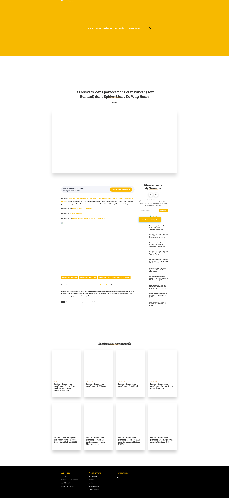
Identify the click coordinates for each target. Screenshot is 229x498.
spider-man (84, 302)
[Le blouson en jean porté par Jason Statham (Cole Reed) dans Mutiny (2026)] (66, 417)
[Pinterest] (156, 195)
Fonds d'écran (94, 489)
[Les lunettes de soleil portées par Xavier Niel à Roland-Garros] (162, 364)
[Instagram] (151, 195)
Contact (64, 476)
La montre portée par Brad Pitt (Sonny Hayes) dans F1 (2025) (157, 303)
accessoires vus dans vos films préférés (96, 285)
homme (68, 302)
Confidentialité (66, 483)
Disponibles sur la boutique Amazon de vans (114, 277)
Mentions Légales (67, 486)
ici (118, 285)
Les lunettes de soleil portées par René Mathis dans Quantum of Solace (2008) (158, 244)
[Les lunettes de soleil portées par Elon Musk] (130, 364)
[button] (150, 28)
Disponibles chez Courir (88, 277)
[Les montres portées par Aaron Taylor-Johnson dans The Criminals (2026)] (143, 278)
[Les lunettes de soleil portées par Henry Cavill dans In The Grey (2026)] (143, 253)
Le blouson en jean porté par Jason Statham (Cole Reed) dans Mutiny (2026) (65, 439)
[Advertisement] (114, 74)
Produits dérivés (94, 486)
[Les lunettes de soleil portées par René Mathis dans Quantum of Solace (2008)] (143, 244)
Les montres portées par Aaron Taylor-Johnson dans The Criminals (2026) (158, 278)
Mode (55, 381)
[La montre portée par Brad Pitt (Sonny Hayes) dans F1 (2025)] (143, 303)
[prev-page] (113, 456)
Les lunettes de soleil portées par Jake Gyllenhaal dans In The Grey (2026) (158, 261)
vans (100, 302)
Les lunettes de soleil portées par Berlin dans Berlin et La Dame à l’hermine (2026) (64, 387)
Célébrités (89, 381)
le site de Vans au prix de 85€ (82, 208)
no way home (76, 302)
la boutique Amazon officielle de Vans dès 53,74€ (89, 218)
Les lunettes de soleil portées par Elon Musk (128, 385)
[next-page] (116, 456)
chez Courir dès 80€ (76, 213)
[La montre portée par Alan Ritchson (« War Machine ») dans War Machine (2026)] (143, 286)
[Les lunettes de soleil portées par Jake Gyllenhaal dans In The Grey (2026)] (143, 261)
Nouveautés (93, 476)
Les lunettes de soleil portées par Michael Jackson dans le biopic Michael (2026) (158, 235)
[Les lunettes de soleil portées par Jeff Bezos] (98, 364)
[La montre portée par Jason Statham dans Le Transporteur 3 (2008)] (143, 227)
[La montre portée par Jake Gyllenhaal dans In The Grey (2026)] (143, 270)
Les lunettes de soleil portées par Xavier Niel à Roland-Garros (161, 386)
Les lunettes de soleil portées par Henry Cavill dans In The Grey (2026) (158, 252)
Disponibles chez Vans (69, 277)
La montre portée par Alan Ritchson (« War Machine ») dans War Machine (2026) (158, 286)
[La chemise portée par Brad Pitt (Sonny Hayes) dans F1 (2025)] (143, 295)
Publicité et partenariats (69, 480)
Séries (91, 483)
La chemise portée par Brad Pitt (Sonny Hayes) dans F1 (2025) (158, 295)
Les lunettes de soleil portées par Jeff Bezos (96, 385)
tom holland (93, 302)
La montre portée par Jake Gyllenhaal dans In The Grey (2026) (157, 269)
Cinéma (114, 102)
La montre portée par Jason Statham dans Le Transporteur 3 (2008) (158, 227)
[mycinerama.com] (71, 28)
